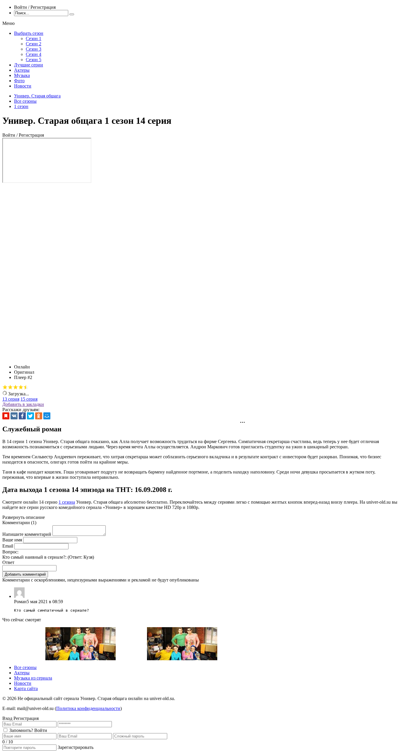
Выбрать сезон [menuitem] (28, 33)
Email (7, 545)
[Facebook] (22, 415)
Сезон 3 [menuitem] (33, 49)
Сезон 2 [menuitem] (33, 43)
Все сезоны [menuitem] (25, 667)
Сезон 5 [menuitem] (33, 59)
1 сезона (67, 502)
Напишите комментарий (26, 534)
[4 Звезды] (20, 387)
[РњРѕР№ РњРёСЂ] (46, 415)
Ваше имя (12, 539)
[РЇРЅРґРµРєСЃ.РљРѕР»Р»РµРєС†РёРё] (5, 415)
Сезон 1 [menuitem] (33, 38)
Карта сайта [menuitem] (26, 688)
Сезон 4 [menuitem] (33, 54)
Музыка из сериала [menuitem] (33, 677)
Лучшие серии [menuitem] (28, 64)
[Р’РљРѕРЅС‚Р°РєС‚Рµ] (14, 415)
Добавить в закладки (23, 404)
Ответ (8, 562)
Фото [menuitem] (19, 80)
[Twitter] (30, 415)
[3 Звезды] (15, 387)
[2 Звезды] (10, 387)
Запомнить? (21, 730)
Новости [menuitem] (22, 85)
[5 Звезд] (26, 387)
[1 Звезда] (5, 387)
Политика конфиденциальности (88, 708)
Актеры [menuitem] (22, 70)
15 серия (28, 399)
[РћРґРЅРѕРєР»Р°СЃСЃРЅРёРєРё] (38, 415)
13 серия (10, 399)
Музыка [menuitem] (22, 75)
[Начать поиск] (71, 14)
